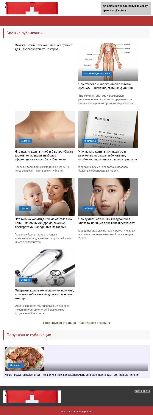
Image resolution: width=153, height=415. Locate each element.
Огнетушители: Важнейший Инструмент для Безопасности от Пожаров (43, 47)
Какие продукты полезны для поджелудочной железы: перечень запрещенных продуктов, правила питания (72, 374)
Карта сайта (142, 390)
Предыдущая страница (59, 323)
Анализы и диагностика (97, 73)
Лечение (88, 208)
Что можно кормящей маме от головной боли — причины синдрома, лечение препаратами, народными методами (43, 223)
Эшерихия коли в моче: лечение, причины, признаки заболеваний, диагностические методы (44, 294)
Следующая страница (94, 323)
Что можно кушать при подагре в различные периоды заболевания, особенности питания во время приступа (107, 155)
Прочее (24, 208)
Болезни (25, 141)
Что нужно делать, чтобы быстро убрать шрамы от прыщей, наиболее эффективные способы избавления (44, 155)
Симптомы (90, 141)
